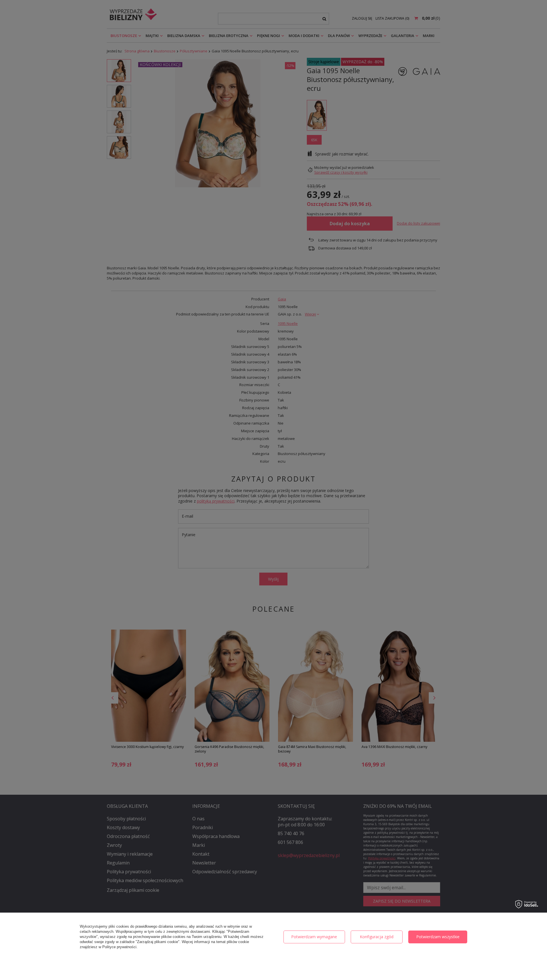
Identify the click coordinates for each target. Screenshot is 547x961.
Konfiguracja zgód (376, 936)
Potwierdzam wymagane (314, 936)
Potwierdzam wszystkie (438, 936)
